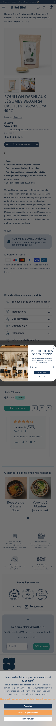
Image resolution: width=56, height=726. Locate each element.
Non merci (42, 376)
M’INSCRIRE (42, 372)
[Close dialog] (53, 347)
